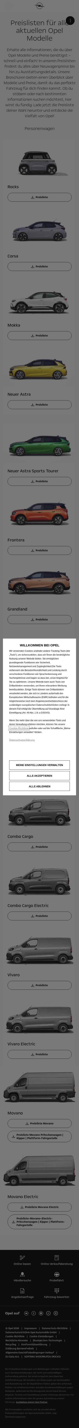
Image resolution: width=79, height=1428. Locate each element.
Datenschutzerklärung (22, 739)
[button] (39, 765)
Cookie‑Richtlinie (19, 728)
